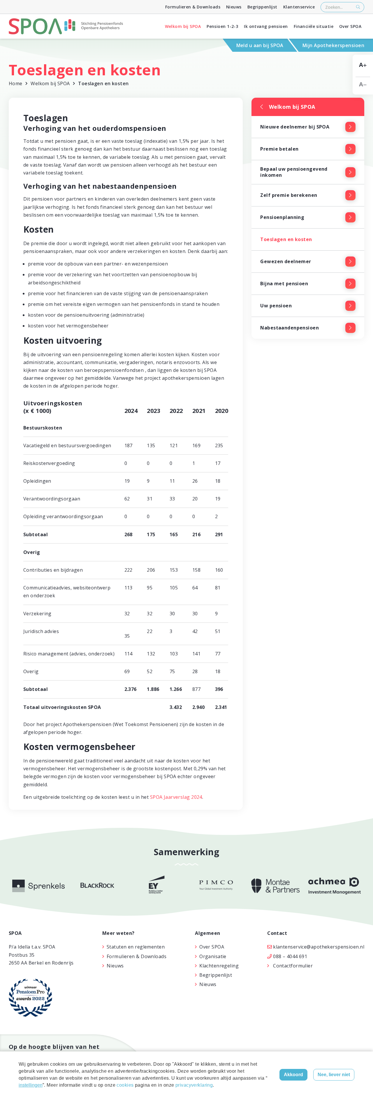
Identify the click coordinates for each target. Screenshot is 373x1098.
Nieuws (234, 7)
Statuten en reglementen (136, 947)
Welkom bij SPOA (183, 26)
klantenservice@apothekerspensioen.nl (318, 947)
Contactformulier (293, 965)
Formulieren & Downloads (192, 7)
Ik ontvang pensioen (266, 26)
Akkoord (293, 1074)
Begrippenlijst (262, 7)
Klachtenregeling (219, 965)
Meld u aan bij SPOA (260, 45)
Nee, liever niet (334, 1074)
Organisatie (212, 956)
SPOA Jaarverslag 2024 (176, 797)
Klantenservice (299, 7)
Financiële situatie (313, 26)
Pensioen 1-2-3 (222, 26)
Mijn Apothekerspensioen (333, 45)
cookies (125, 1085)
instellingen (31, 1085)
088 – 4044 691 (290, 956)
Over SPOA (350, 26)
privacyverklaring (194, 1085)
